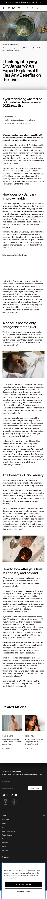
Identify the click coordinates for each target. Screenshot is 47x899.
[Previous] (37, 758)
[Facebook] (7, 794)
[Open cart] (38, 8)
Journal (5, 44)
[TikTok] (11, 794)
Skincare (5, 843)
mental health (33, 216)
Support (5, 857)
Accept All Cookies (23, 884)
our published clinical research (22, 684)
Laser (4, 824)
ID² (3, 827)
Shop (4, 815)
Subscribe (34, 788)
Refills (4, 846)
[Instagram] (3, 794)
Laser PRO (5, 820)
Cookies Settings (23, 891)
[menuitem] (23, 833)
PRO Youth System (8, 831)
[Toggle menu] (43, 8)
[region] (23, 881)
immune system (13, 418)
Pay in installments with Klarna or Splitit (23, 2)
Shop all (5, 850)
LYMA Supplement (27, 681)
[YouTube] (15, 794)
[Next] (43, 758)
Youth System (7, 835)
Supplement (6, 839)
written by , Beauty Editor (20, 120)
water (26, 518)
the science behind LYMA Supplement (21, 682)
